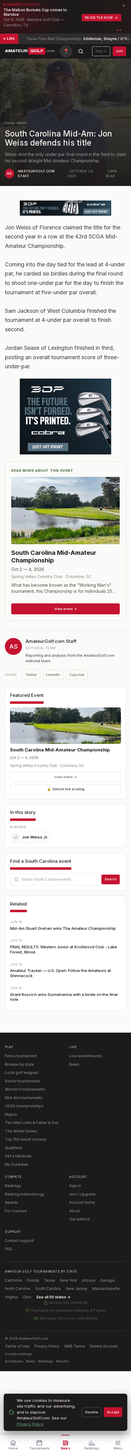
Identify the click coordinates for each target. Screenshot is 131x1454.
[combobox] (65, 879)
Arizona (88, 1280)
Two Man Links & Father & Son (31, 1122)
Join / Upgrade (82, 1194)
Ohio (27, 1297)
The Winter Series (21, 1131)
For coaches (16, 1211)
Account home (82, 1202)
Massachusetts (106, 1288)
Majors (11, 1114)
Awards (11, 1202)
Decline (91, 1412)
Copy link (76, 675)
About (74, 1211)
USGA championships (24, 1106)
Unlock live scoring (65, 789)
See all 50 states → (53, 1297)
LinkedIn (53, 675)
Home (10, 123)
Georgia (107, 1280)
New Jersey (76, 1288)
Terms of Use (17, 1346)
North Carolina (17, 1288)
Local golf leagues (21, 1072)
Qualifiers (13, 1147)
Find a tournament (21, 1056)
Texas (49, 1280)
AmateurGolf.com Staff (51, 641)
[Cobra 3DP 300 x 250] (65, 416)
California (13, 1280)
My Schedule (16, 1164)
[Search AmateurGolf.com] (81, 51)
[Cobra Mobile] (65, 208)
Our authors (79, 1219)
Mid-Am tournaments (24, 1097)
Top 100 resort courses (26, 1139)
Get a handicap (18, 1156)
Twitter (31, 675)
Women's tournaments (25, 1089)
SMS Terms (74, 1346)
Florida (33, 1280)
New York (68, 1280)
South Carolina (48, 1288)
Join (119, 51)
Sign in (101, 51)
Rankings (13, 1185)
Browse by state (19, 1064)
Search (110, 879)
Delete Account (104, 1346)
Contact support (19, 1240)
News (22, 123)
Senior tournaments (22, 1081)
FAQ (8, 1249)
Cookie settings (18, 1354)
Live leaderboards (85, 1056)
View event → (65, 777)
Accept (113, 1412)
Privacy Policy (46, 1346)
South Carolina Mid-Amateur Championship (60, 750)
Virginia (11, 1297)
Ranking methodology (24, 1194)
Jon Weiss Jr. (31, 837)
